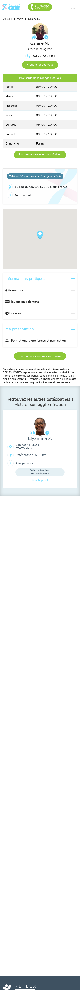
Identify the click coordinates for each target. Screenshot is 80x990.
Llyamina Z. (40, 438)
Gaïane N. (34, 19)
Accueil (7, 19)
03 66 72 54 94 (44, 56)
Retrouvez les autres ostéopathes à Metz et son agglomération (40, 401)
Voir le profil (40, 480)
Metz (20, 19)
